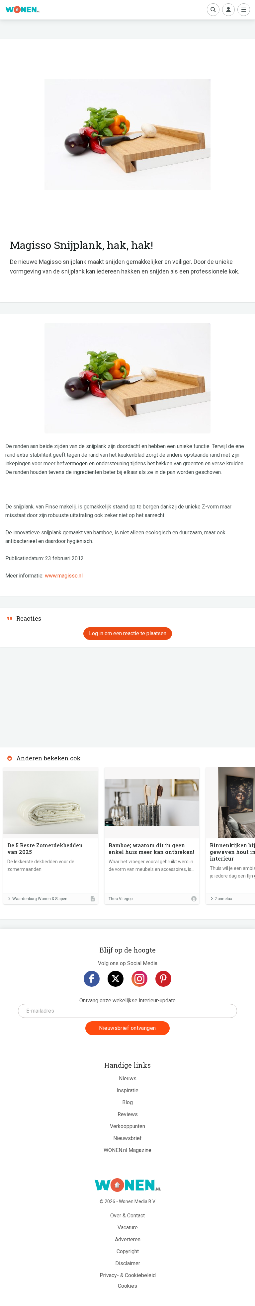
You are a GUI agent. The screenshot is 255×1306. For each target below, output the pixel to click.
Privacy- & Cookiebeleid (128, 1275)
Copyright (128, 1251)
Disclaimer (127, 1263)
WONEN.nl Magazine (127, 1150)
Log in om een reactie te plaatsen (127, 633)
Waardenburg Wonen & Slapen (39, 898)
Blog (127, 1102)
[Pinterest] (163, 979)
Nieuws (127, 1078)
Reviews (128, 1114)
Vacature (128, 1227)
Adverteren (127, 1239)
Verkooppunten (127, 1126)
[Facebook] (92, 979)
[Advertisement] (50, 694)
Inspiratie (127, 1090)
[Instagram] (139, 979)
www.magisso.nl (64, 576)
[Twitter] (116, 979)
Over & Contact (127, 1215)
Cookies (127, 1286)
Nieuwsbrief (127, 1138)
